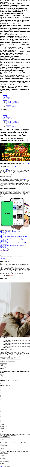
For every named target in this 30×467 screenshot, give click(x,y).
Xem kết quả (7, 466)
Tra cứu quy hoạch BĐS (11, 106)
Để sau (1, 257)
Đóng (2, 365)
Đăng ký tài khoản (4, 250)
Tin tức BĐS (8, 105)
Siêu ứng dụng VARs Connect (12, 101)
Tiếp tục (5, 452)
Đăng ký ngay (3, 364)
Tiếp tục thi (7, 436)
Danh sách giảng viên (7, 98)
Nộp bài (2, 424)
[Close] (0, 255)
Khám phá (5, 100)
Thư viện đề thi (6, 97)
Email (1, 361)
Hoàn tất (2, 436)
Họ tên (2, 358)
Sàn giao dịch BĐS (10, 103)
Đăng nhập (2, 258)
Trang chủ (5, 95)
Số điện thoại (3, 360)
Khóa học (5, 96)
